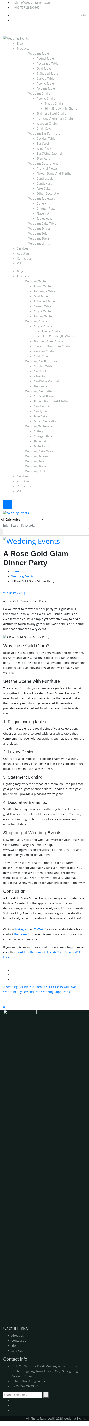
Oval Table (44, 68)
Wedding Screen (39, 228)
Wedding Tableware (42, 198)
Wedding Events (22, 576)
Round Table (45, 58)
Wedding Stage (38, 238)
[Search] (46, 1395)
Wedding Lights (39, 243)
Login (82, 15)
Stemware (44, 158)
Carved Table (45, 78)
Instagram (22, 929)
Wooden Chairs (47, 123)
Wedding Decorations (43, 163)
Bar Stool (43, 143)
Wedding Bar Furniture (44, 133)
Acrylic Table (45, 83)
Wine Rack (44, 148)
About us (23, 253)
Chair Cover (45, 128)
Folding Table (46, 88)
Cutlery (42, 203)
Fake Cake (43, 188)
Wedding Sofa (38, 233)
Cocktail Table (46, 138)
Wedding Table (38, 53)
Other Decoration (49, 193)
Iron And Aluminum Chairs (55, 118)
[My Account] (1, 1002)
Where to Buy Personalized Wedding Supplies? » (36, 992)
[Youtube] (12, 1400)
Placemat (43, 213)
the (20, 934)
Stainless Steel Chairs (51, 113)
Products (23, 48)
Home (15, 571)
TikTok (39, 929)
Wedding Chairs (39, 93)
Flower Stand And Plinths (54, 173)
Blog (20, 43)
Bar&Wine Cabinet (49, 153)
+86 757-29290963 (27, 7)
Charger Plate (46, 208)
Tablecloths (44, 218)
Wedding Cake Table (42, 223)
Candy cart (44, 183)
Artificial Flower (47, 168)
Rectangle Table (47, 63)
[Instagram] (12, 1405)
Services (22, 248)
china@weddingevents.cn (32, 2)
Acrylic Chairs (46, 98)
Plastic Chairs (54, 103)
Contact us (24, 258)
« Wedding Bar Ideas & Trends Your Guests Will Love (39, 987)
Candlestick (45, 178)
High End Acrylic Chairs (61, 108)
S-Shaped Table (47, 73)
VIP (19, 263)
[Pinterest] (12, 1410)
